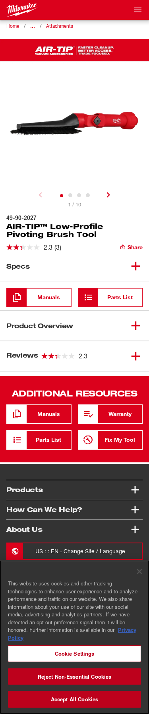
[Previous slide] (40, 195)
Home (12, 26)
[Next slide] (108, 195)
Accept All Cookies (74, 699)
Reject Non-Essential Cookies (75, 676)
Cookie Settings (75, 653)
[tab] (62, 196)
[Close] (139, 571)
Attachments (59, 26)
